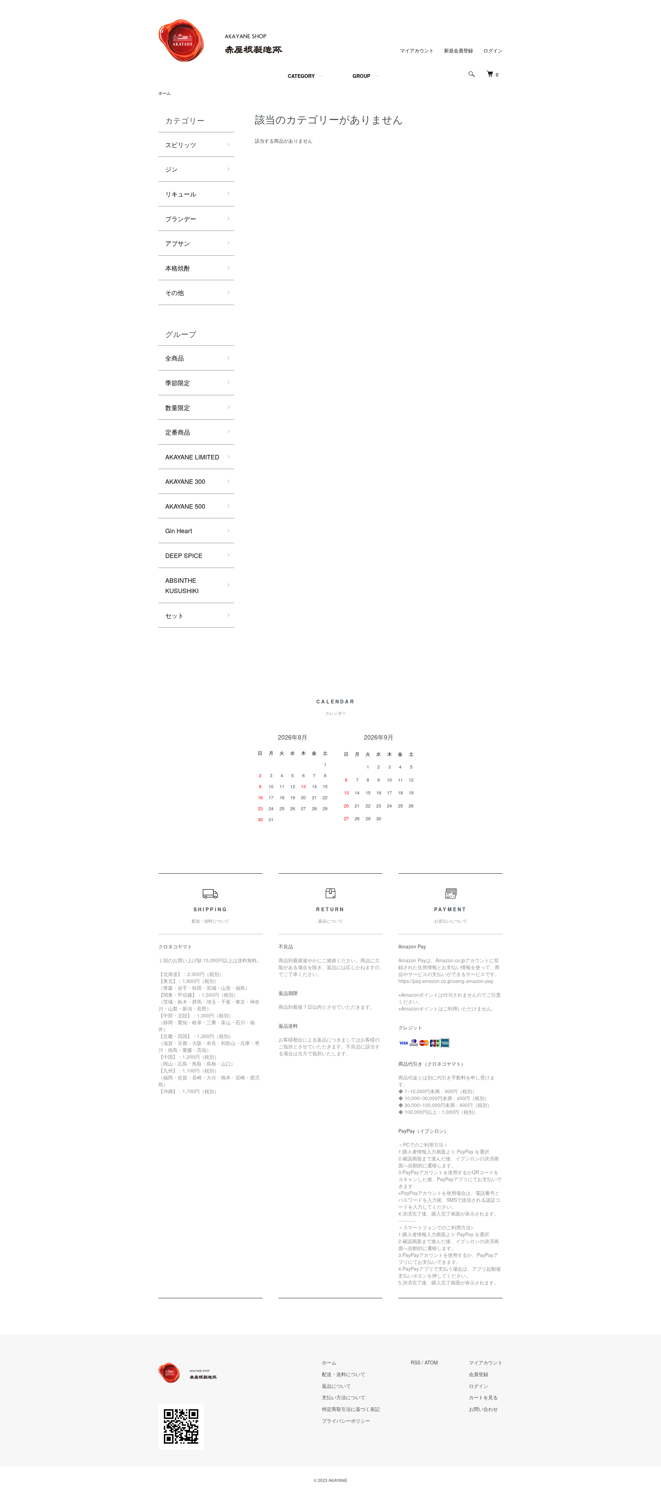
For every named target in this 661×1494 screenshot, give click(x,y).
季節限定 (177, 382)
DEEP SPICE (183, 555)
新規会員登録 (458, 50)
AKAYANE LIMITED (192, 456)
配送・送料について (343, 1374)
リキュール (180, 193)
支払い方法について (343, 1397)
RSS (415, 1362)
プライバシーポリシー (346, 1420)
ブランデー (180, 218)
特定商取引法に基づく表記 (351, 1408)
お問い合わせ (483, 1408)
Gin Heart (178, 530)
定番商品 (177, 431)
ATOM (431, 1362)
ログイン (493, 50)
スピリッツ (180, 144)
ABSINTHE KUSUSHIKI (182, 585)
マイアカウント (417, 50)
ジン (171, 168)
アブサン (177, 242)
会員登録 (478, 1374)
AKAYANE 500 (185, 505)
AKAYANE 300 (185, 481)
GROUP (361, 75)
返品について (336, 1385)
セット (174, 615)
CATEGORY (301, 75)
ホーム (164, 93)
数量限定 (177, 407)
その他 (174, 292)
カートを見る (483, 1397)
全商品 (174, 357)
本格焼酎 (177, 267)
